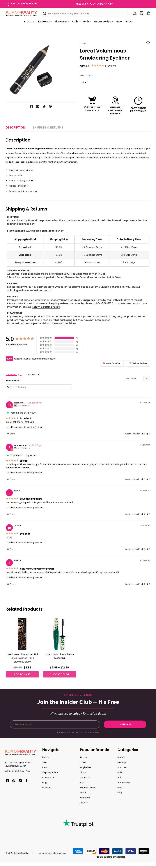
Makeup (44, 21)
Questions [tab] (31, 374)
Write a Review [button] (139, 363)
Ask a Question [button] (113, 363)
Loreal (83, 762)
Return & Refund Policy (46, 307)
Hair (86, 21)
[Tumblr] (26, 781)
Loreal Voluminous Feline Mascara (59, 656)
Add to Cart (22, 674)
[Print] (44, 106)
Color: (84, 82)
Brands (29, 21)
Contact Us (48, 777)
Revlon (83, 757)
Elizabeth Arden (88, 787)
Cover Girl (85, 777)
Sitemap (46, 787)
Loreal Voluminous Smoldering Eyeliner (24, 427)
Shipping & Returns (48, 127)
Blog (129, 21)
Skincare (60, 21)
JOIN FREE (125, 724)
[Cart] (149, 13)
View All (84, 802)
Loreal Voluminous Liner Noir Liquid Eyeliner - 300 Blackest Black (22, 658)
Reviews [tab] (11, 374)
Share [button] (12, 433)
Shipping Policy (16, 290)
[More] (51, 21)
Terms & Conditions (64, 323)
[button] (143, 433)
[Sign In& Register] (134, 13)
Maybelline (85, 767)
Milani (83, 792)
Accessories (102, 21)
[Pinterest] (50, 106)
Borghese (85, 797)
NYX (82, 782)
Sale (44, 762)
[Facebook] (31, 106)
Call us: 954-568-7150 (24, 3)
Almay (83, 772)
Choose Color (59, 674)
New (119, 21)
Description (15, 127)
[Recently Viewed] (142, 13)
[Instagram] (20, 781)
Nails (74, 21)
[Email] (37, 106)
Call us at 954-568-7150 (17, 770)
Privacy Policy (60, 853)
